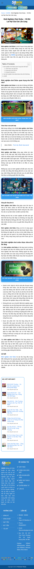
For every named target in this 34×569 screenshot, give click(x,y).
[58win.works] (17, 3)
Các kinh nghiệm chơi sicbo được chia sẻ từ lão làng (16, 74)
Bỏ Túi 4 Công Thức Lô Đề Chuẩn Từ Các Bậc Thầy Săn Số (14, 436)
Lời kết (5, 76)
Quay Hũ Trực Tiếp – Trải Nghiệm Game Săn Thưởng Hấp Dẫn (15, 411)
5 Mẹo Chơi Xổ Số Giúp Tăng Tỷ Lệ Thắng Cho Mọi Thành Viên (15, 419)
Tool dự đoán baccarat (21, 145)
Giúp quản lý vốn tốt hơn (11, 70)
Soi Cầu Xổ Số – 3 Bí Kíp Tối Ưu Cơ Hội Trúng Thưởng (14, 428)
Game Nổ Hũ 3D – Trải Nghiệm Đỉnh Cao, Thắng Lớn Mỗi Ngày (14, 394)
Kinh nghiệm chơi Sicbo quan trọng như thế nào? (15, 66)
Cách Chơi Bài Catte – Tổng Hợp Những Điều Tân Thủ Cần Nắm (15, 445)
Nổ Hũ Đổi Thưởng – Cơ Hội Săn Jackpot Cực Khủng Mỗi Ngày (14, 386)
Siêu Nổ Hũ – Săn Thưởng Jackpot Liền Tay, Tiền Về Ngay (15, 403)
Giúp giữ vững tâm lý (10, 72)
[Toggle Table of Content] (28, 64)
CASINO (8, 13)
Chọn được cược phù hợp (12, 68)
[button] (2, 3)
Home (3, 13)
